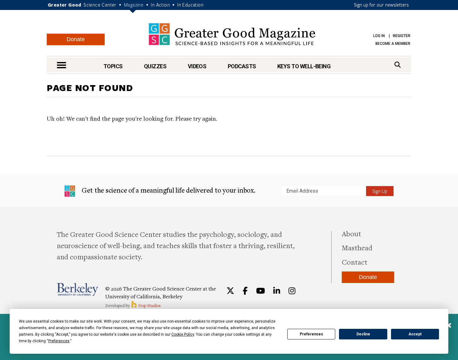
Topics (113, 66)
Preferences (311, 334)
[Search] (397, 65)
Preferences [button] (58, 341)
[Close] (449, 326)
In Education (190, 5)
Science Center (100, 5)
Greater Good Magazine (232, 34)
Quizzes (155, 66)
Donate (76, 39)
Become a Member (392, 43)
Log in (379, 36)
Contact (354, 261)
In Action (160, 5)
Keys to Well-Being (304, 66)
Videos (197, 66)
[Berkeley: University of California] (77, 289)
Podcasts (242, 66)
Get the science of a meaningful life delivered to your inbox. (167, 189)
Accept (415, 334)
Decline (363, 334)
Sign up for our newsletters (381, 5)
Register (401, 36)
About (351, 233)
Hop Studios (149, 305)
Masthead (357, 247)
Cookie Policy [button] (182, 334)
